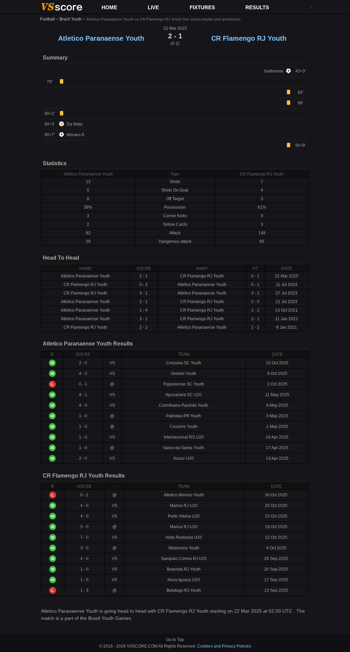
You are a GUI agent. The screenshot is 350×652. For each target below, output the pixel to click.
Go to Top (175, 639)
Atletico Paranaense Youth (101, 38)
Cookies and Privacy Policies (224, 646)
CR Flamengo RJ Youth (248, 38)
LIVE (153, 7)
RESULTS (257, 7)
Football (47, 19)
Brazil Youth (70, 19)
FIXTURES (202, 7)
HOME (109, 7)
